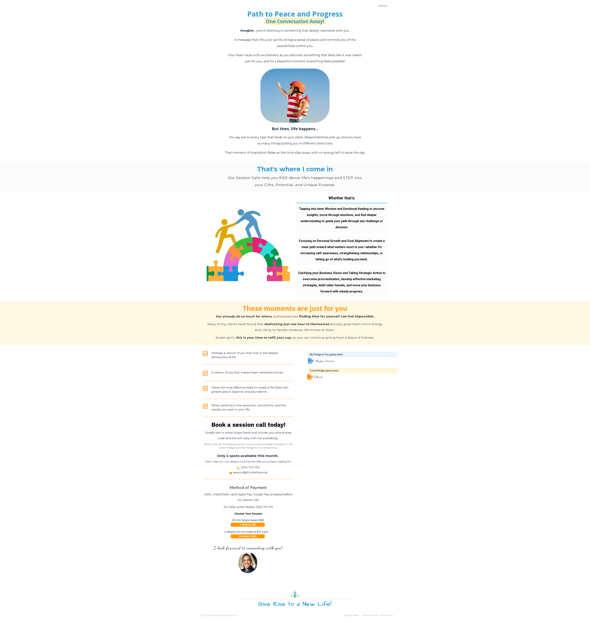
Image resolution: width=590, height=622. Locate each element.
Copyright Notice (351, 615)
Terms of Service (370, 615)
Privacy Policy (386, 615)
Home (382, 5)
